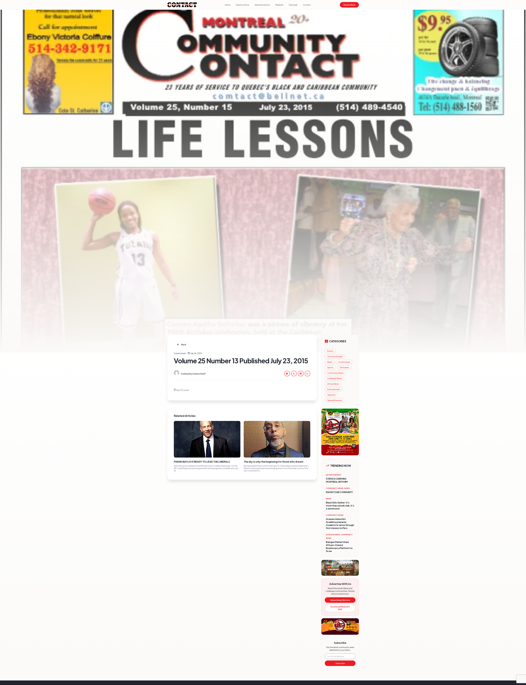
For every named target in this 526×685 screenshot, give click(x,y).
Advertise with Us (262, 5)
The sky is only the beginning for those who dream (273, 461)
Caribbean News (334, 378)
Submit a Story (242, 5)
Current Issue (344, 362)
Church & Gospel (335, 356)
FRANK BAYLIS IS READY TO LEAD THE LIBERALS (202, 461)
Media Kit (279, 5)
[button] (287, 373)
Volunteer (293, 5)
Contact (307, 5)
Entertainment (333, 389)
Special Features (334, 400)
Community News (335, 373)
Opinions (331, 395)
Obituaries (344, 367)
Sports (330, 367)
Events (330, 351)
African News (333, 384)
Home (227, 5)
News (329, 362)
